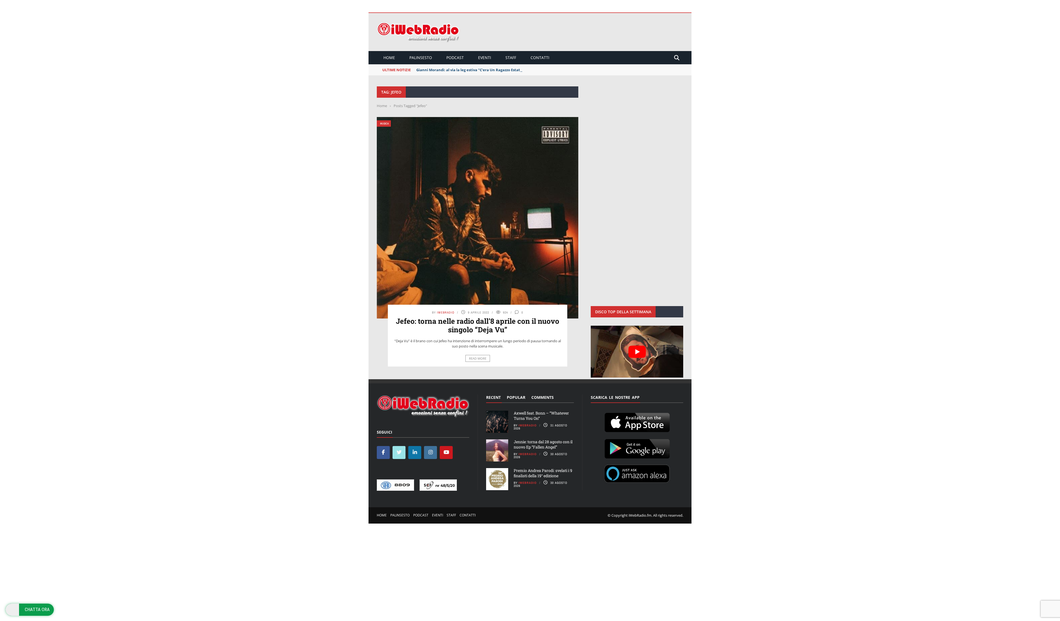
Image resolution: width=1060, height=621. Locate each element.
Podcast (455, 57)
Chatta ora (37, 609)
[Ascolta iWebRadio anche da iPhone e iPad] (637, 421)
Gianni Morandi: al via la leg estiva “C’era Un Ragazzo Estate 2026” (474, 69)
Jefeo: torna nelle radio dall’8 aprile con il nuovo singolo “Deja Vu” (477, 325)
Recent (493, 397)
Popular (516, 397)
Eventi (484, 57)
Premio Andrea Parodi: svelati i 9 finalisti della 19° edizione (543, 473)
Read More (477, 358)
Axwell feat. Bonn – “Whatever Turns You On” (541, 415)
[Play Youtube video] (637, 352)
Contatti (540, 57)
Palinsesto (420, 57)
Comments (542, 397)
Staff (510, 57)
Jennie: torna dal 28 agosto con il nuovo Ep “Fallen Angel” (543, 444)
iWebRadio (445, 312)
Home (389, 57)
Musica (384, 123)
